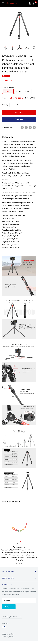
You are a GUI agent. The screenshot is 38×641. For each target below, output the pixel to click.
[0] (34, 3)
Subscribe (8, 607)
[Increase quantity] (23, 105)
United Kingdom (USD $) (10, 617)
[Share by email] (34, 127)
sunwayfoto (7, 80)
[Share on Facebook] (22, 127)
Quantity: (5, 105)
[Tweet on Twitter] (30, 127)
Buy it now (19, 119)
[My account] (30, 3)
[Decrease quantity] (12, 105)
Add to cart (19, 113)
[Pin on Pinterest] (26, 127)
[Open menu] (3, 3)
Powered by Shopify (8, 636)
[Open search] (26, 3)
